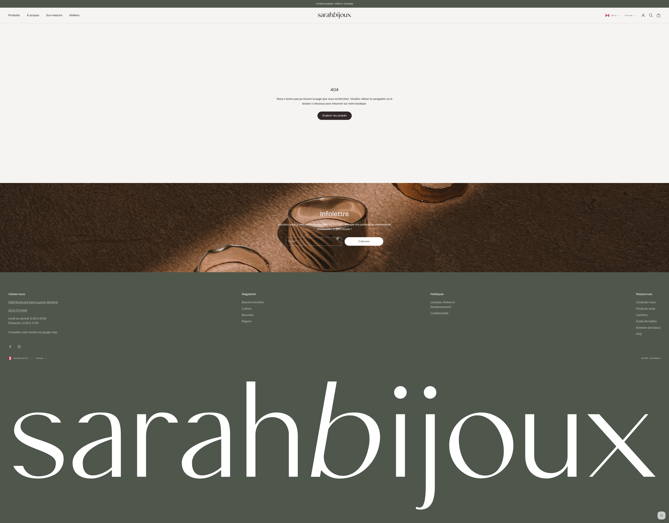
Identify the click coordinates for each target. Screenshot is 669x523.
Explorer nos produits (334, 115)
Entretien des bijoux (648, 327)
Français (628, 15)
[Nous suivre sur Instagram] (19, 346)
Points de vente (645, 308)
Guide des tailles (646, 321)
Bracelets (247, 315)
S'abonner (364, 241)
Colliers (246, 308)
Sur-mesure (54, 15)
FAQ (639, 334)
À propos (33, 15)
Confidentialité (439, 313)
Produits (14, 15)
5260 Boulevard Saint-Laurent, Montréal (33, 302)
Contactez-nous (646, 302)
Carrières (642, 315)
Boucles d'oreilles (253, 302)
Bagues (246, 321)
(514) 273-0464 (17, 310)
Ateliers (74, 15)
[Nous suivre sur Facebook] (10, 346)
